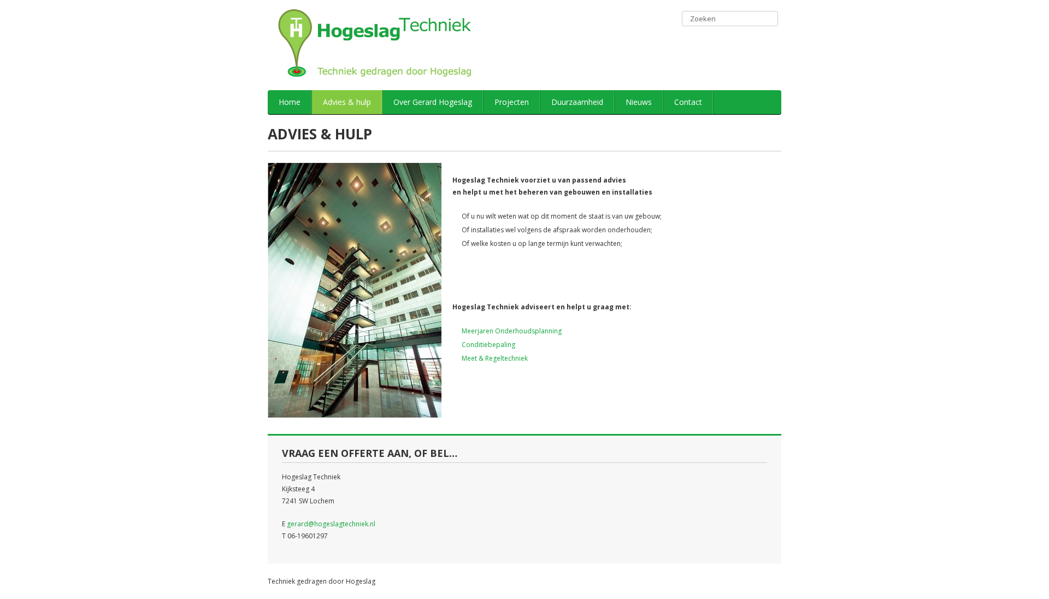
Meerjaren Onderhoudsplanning (512, 331)
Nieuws (639, 102)
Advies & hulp (347, 102)
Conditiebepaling (488, 344)
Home (289, 102)
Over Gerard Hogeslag (432, 102)
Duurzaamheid (577, 102)
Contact (688, 102)
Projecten (511, 102)
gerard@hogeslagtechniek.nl (331, 523)
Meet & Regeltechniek (495, 358)
